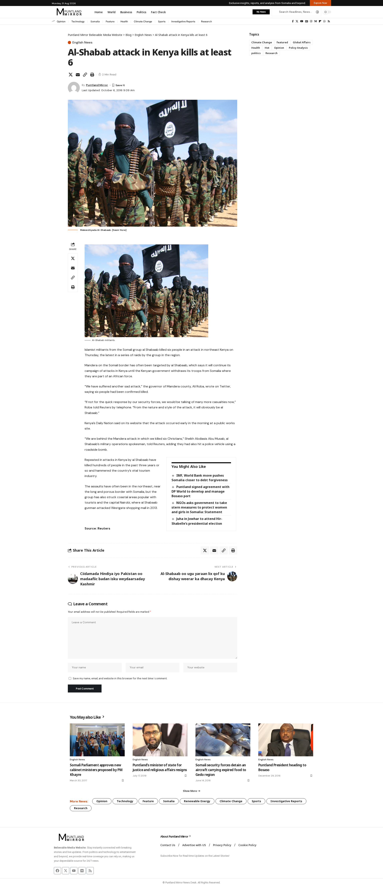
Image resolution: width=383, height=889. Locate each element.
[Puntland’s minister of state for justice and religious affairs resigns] (160, 739)
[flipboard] (320, 21)
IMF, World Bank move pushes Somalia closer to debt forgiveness (200, 477)
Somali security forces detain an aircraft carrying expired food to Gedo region (220, 770)
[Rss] (329, 21)
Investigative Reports (183, 21)
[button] (320, 3)
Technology (78, 21)
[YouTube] (301, 21)
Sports (161, 21)
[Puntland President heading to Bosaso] (285, 739)
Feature (110, 21)
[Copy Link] (85, 74)
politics (256, 53)
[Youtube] (73, 870)
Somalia (95, 21)
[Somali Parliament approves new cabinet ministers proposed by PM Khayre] (97, 739)
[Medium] (315, 21)
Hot (267, 47)
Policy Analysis (298, 47)
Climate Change (143, 21)
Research (206, 21)
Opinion (61, 21)
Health (124, 21)
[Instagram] (311, 21)
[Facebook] (293, 21)
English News (82, 42)
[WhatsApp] (324, 21)
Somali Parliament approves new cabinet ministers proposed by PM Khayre (96, 770)
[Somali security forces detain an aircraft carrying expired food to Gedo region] (222, 739)
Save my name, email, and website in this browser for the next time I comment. (120, 678)
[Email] (78, 74)
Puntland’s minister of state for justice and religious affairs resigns (160, 767)
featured (282, 42)
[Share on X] (70, 74)
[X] (297, 21)
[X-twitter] (65, 870)
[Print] (92, 74)
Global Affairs (302, 42)
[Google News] (306, 21)
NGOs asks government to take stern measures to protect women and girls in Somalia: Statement (199, 507)
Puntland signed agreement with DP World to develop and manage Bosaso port (200, 491)
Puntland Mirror (97, 85)
